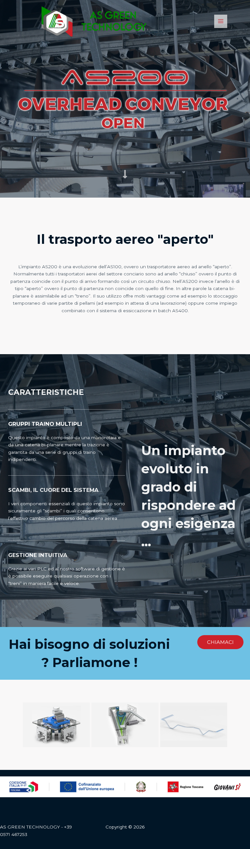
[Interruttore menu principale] (221, 21)
